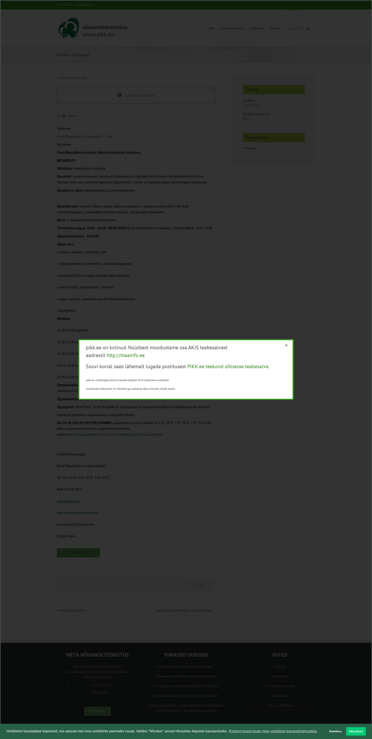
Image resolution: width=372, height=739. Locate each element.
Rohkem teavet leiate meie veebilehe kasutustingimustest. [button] (273, 731)
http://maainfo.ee (126, 355)
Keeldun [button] (335, 731)
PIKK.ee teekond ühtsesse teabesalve (228, 366)
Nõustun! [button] (356, 731)
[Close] (286, 345)
